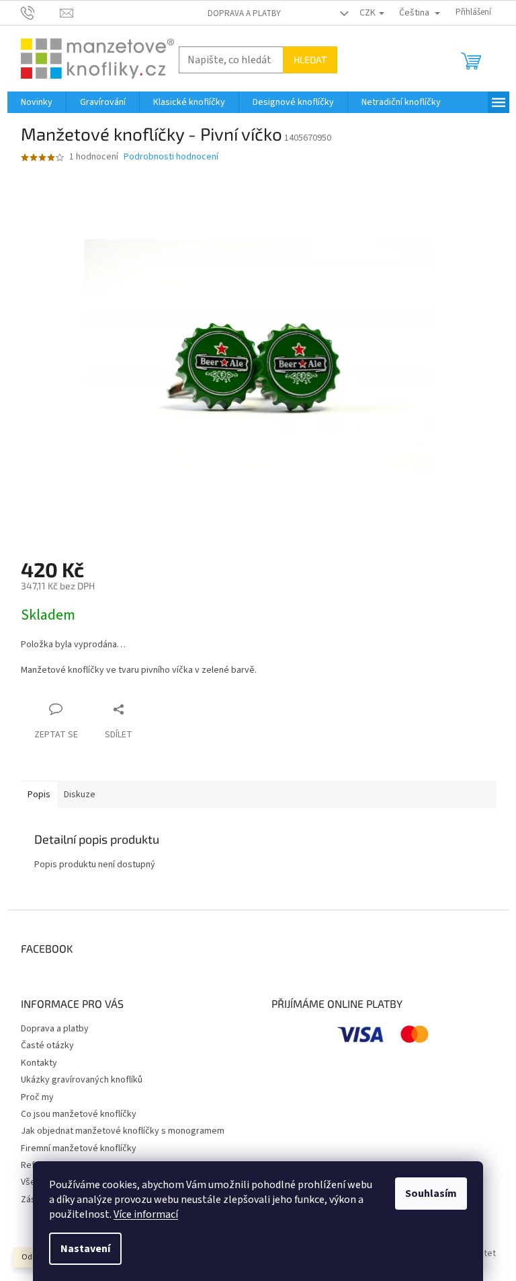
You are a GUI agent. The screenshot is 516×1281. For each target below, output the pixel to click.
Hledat (310, 59)
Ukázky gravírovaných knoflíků (81, 1080)
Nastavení (85, 1248)
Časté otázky (47, 1045)
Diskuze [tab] (79, 794)
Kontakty (39, 1063)
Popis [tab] (39, 794)
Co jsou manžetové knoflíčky (78, 1114)
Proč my (37, 1097)
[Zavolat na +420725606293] (40, 12)
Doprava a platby (244, 13)
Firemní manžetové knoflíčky (78, 1148)
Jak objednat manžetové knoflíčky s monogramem (122, 1131)
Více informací (146, 1214)
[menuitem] (36, 102)
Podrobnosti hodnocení (171, 157)
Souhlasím (431, 1193)
